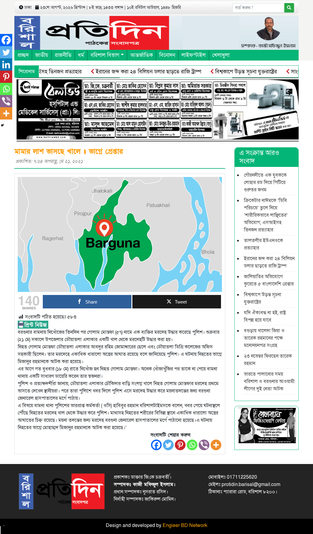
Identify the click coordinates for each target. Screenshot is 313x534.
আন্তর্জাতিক (141, 55)
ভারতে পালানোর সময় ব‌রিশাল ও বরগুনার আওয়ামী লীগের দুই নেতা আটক (269, 381)
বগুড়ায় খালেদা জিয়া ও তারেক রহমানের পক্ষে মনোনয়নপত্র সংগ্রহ (264, 338)
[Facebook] (156, 445)
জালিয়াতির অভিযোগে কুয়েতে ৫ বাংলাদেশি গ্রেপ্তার (269, 280)
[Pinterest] (180, 445)
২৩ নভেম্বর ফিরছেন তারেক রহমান (268, 360)
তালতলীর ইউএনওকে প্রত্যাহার (263, 244)
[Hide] (2, 125)
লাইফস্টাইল (194, 55)
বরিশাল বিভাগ (104, 55)
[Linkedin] (6, 64)
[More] (216, 445)
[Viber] (204, 445)
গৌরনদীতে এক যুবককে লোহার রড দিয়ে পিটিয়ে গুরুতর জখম (265, 182)
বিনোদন (167, 55)
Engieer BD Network (185, 525)
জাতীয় (41, 55)
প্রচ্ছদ (23, 55)
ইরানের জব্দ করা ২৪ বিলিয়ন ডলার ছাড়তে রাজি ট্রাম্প (138, 71)
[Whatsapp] (192, 445)
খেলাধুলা (221, 55)
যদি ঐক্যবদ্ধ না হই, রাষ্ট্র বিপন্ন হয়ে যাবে (265, 316)
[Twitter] (168, 445)
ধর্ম (81, 55)
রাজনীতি (63, 55)
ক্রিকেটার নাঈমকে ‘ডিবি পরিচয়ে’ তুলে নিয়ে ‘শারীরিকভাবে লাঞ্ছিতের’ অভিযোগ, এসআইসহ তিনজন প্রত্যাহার (266, 215)
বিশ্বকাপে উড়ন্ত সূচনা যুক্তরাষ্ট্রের (235, 71)
